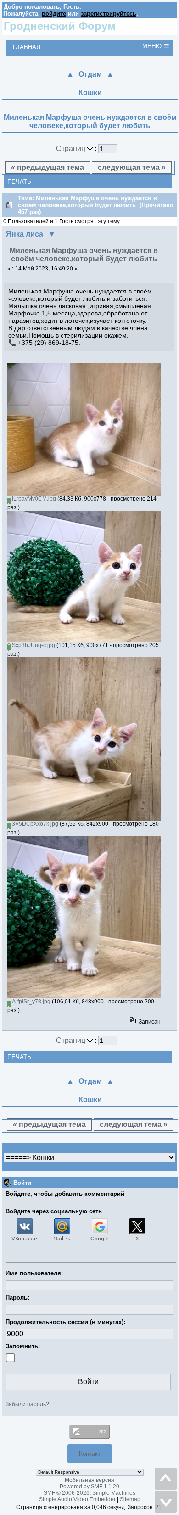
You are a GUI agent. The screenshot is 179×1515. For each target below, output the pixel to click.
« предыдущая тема (47, 167)
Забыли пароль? (27, 1404)
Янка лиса (24, 234)
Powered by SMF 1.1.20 (89, 1486)
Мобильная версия (89, 1480)
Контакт (90, 1453)
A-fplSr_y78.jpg (30, 1001)
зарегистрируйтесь (108, 13)
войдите (54, 13)
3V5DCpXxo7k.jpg (34, 824)
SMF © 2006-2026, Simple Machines (89, 1493)
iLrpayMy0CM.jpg (33, 499)
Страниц (71, 148)
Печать (19, 181)
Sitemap (130, 1499)
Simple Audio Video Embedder (77, 1499)
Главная (26, 47)
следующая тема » (132, 167)
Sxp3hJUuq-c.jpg (33, 645)
